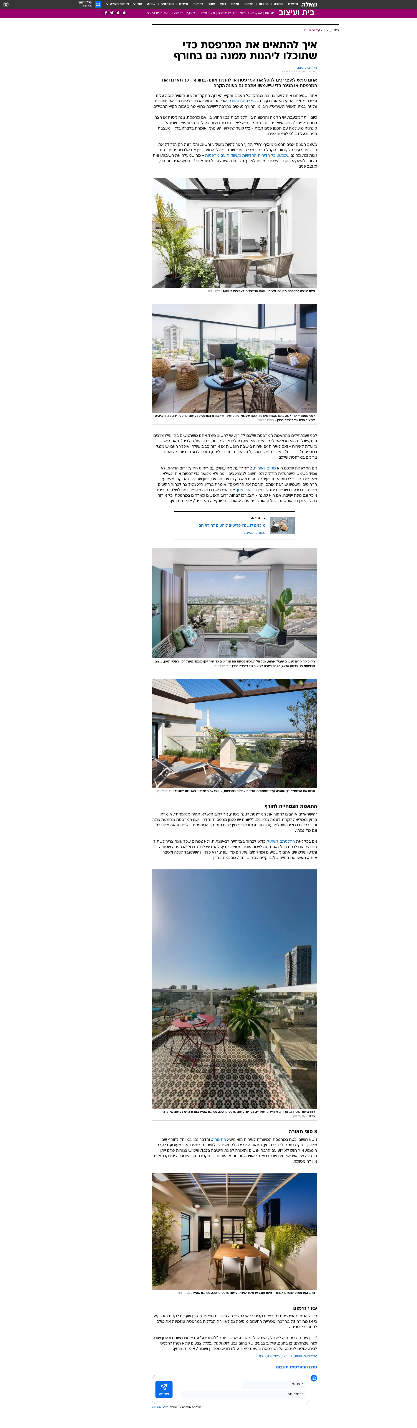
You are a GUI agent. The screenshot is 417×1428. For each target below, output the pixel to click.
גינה (291, 1356)
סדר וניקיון (192, 13)
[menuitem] (290, 4)
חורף (262, 1356)
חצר (284, 1356)
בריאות (198, 4)
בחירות (264, 4)
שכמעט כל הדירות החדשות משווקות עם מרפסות (247, 156)
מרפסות (300, 1356)
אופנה (151, 4)
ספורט (278, 4)
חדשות (293, 4)
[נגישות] (6, 4)
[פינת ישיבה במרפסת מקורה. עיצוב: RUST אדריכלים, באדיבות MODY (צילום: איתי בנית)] (234, 236)
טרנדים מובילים (227, 13)
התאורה (219, 1140)
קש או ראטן (247, 490)
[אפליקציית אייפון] (118, 13)
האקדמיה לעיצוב (251, 13)
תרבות (248, 4)
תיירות (183, 4)
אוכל (211, 4)
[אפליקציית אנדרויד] (124, 13)
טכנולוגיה (167, 4)
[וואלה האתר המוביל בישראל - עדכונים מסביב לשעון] (309, 4)
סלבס (235, 4)
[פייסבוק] (106, 13)
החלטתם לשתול (281, 842)
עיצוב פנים (208, 13)
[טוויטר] (112, 13)
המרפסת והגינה (242, 101)
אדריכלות (176, 13)
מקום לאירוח (265, 468)
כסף (223, 4)
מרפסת (312, 1356)
